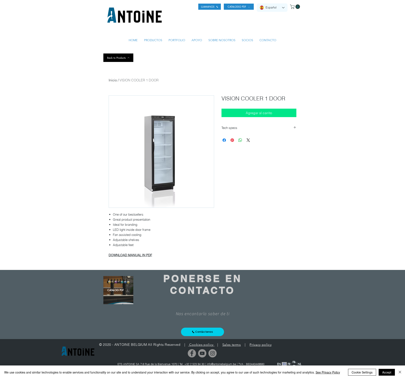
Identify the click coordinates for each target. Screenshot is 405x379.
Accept (386, 372)
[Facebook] (192, 353)
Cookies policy (201, 345)
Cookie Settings (362, 372)
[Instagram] (212, 353)
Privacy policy (260, 345)
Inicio (113, 80)
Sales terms (231, 345)
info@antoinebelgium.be (221, 364)
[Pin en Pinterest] (232, 140)
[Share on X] (248, 140)
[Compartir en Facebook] (224, 140)
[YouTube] (202, 353)
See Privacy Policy (328, 372)
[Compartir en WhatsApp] (240, 140)
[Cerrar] (399, 372)
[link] (295, 6)
